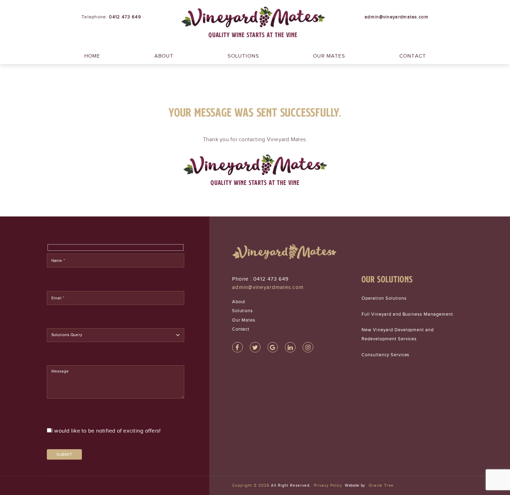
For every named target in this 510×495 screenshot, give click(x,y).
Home (92, 56)
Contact (412, 56)
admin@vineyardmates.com (268, 287)
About (163, 56)
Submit (64, 454)
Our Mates (329, 56)
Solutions (243, 56)
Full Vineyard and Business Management (407, 314)
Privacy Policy (328, 485)
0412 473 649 (271, 279)
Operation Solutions (384, 298)
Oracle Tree (381, 485)
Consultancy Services (386, 354)
